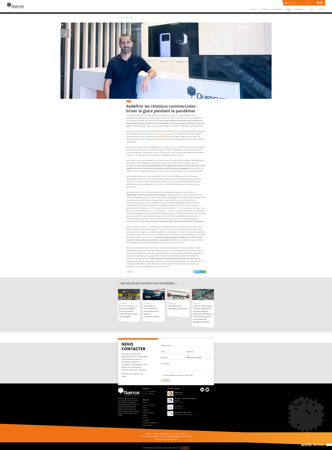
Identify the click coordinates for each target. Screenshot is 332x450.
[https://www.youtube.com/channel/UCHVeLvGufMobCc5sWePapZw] (321, 3)
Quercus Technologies (164, 134)
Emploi (311, 9)
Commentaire (165, 364)
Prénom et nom (166, 345)
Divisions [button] (264, 9)
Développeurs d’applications (150, 422)
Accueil (254, 9)
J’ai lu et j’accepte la (178, 375)
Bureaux (145, 417)
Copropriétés (146, 420)
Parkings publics (147, 425)
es (304, 3)
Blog (288, 9)
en (301, 3)
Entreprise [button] (277, 9)
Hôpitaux (145, 415)
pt (310, 3)
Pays (187, 355)
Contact (321, 9)
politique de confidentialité (184, 375)
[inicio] (15, 5)
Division (149, 391)
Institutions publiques (149, 412)
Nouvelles (125, 17)
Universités (146, 410)
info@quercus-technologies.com (166, 439)
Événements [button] (299, 9)
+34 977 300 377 (186, 436)
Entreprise (164, 358)
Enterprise (130, 272)
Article (131, 17)
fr (307, 3)
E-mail (163, 352)
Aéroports (145, 402)
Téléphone (189, 352)
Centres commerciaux (149, 405)
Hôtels (144, 407)
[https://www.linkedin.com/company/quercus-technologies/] (318, 3)
